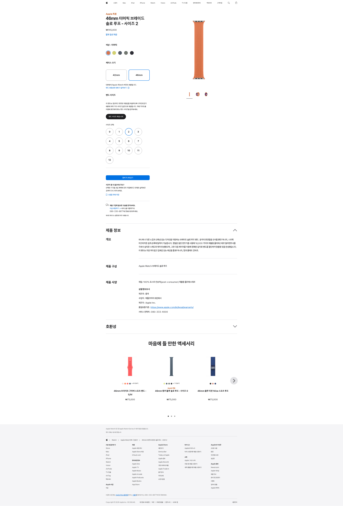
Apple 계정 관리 (137, 448)
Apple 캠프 (161, 459)
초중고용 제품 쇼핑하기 (191, 464)
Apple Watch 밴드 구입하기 (129, 440)
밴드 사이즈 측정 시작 (116, 117)
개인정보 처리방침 (145, 502)
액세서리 (108, 479)
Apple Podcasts (138, 478)
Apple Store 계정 (137, 452)
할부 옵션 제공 (114, 34)
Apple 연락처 (215, 488)
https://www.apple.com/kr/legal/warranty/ (172, 307)
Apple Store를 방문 (122, 495)
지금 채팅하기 (115, 208)
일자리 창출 (214, 484)
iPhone (108, 459)
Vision (108, 465)
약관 (153, 502)
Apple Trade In (163, 469)
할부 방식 (160, 472)
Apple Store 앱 (163, 462)
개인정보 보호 (214, 455)
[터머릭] (108, 53)
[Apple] (107, 440)
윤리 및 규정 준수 (215, 478)
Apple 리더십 (215, 471)
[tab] (189, 94)
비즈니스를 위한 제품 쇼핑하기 (193, 452)
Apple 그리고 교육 (190, 460)
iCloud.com (136, 455)
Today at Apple (163, 455)
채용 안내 (213, 474)
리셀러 (134, 495)
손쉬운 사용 (214, 448)
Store (108, 448)
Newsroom (215, 467)
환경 (212, 452)
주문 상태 (160, 476)
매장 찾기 (160, 448)
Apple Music (136, 471)
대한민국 (234, 502)
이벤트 (213, 481)
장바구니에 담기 (127, 178)
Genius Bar (162, 452)
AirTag (108, 476)
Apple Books (136, 481)
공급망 (213, 459)
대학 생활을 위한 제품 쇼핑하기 (193, 467)
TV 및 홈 (108, 472)
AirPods (109, 469)
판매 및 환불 (159, 502)
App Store (135, 484)
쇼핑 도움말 (161, 479)
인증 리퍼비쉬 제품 (163, 465)
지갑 (107, 488)
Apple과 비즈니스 (190, 448)
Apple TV (135, 467)
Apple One (136, 464)
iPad (107, 455)
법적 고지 (167, 502)
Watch (114, 440)
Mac (107, 452)
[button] (229, 3)
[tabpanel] (199, 51)
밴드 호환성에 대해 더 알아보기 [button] (116, 88)
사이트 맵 (175, 502)
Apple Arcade (137, 474)
